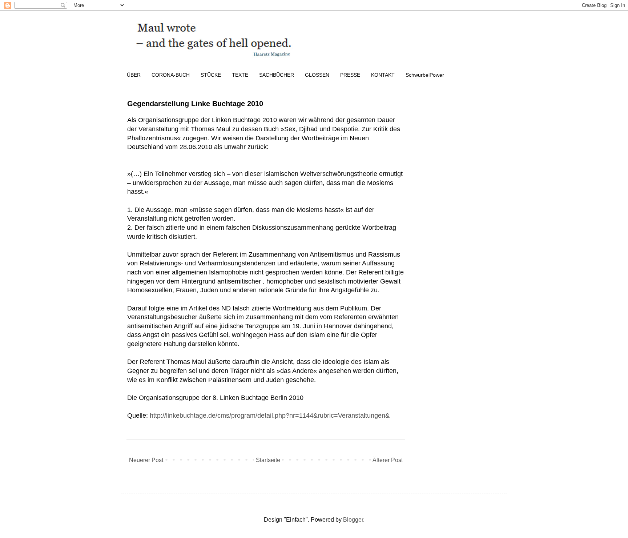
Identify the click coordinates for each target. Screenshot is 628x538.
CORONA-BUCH (171, 75)
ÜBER (134, 75)
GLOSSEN (317, 75)
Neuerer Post (146, 460)
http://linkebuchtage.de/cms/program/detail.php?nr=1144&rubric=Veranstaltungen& (270, 415)
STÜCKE (211, 75)
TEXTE (240, 75)
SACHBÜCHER (276, 75)
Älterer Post (388, 460)
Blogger (353, 520)
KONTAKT (383, 75)
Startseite (268, 460)
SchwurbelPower (425, 75)
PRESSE (350, 75)
